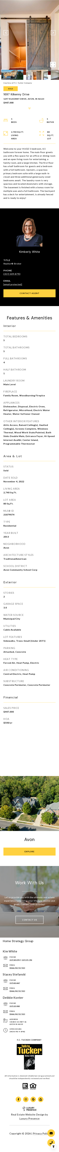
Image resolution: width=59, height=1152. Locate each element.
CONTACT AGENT (30, 293)
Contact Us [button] (29, 920)
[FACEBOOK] (18, 1099)
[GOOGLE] (33, 1099)
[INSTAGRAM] (26, 1099)
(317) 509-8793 (11, 274)
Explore (30, 851)
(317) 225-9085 (15, 1006)
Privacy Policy (41, 1133)
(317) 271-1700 (27, 960)
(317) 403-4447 (15, 983)
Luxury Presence (29, 1118)
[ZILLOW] (40, 1099)
